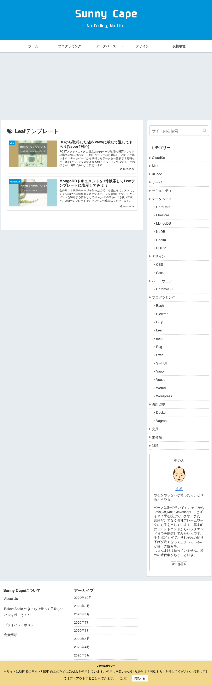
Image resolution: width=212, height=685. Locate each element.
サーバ (157, 182)
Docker (161, 412)
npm (159, 338)
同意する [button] (139, 678)
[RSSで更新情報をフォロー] (184, 563)
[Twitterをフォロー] (173, 563)
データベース (162, 198)
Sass (160, 272)
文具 (155, 428)
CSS (159, 264)
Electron (162, 313)
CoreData (163, 206)
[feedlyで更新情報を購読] (179, 563)
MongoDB (163, 223)
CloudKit (158, 157)
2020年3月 (82, 655)
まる (179, 488)
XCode (157, 174)
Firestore (162, 215)
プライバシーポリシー (20, 624)
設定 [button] (123, 678)
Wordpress (164, 396)
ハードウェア (162, 281)
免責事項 (10, 634)
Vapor (160, 371)
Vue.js (160, 379)
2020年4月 (82, 646)
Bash (160, 305)
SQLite (161, 247)
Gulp (159, 322)
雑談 (155, 445)
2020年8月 (82, 614)
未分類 (157, 437)
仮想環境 (158, 404)
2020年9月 (82, 605)
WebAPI (162, 387)
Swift (159, 355)
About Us (11, 598)
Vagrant (161, 420)
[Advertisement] (106, 86)
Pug (159, 346)
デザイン (158, 256)
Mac (155, 165)
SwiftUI (161, 363)
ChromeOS (164, 289)
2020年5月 (82, 638)
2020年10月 (83, 597)
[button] (204, 130)
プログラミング (163, 297)
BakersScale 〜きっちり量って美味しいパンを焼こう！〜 (34, 611)
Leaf (159, 330)
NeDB (160, 231)
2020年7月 (82, 622)
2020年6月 (82, 630)
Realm (161, 239)
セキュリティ (162, 190)
